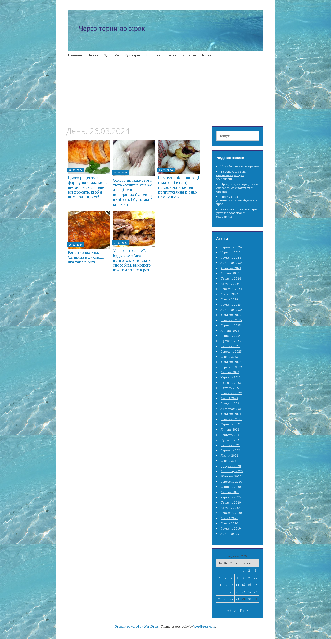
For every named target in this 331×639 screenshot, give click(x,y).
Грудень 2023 (231, 304)
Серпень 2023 (231, 325)
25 (219, 599)
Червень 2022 (231, 377)
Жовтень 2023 (231, 315)
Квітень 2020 (230, 507)
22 (243, 592)
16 (249, 584)
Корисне (189, 55)
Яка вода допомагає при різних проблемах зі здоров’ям (236, 213)
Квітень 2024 (230, 283)
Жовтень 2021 (231, 414)
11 (219, 584)
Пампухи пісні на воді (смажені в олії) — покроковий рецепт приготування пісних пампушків (178, 187)
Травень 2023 (231, 341)
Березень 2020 (231, 513)
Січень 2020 (229, 523)
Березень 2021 (231, 450)
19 (225, 592)
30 (249, 599)
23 (249, 592)
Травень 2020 (231, 502)
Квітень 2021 (230, 445)
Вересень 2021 (231, 419)
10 (255, 577)
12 (225, 584)
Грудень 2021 (231, 403)
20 (231, 592)
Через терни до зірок (112, 28)
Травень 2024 (231, 278)
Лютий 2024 (229, 294)
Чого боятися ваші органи (240, 166)
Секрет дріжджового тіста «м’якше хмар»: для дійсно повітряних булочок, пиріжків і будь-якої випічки (132, 192)
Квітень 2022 (230, 388)
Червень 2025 (231, 252)
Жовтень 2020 (231, 476)
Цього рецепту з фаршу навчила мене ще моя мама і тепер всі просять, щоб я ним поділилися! (88, 187)
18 (219, 592)
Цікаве (93, 55)
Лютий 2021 (229, 455)
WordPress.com (204, 626)
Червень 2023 (231, 336)
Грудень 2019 (231, 528)
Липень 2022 (230, 372)
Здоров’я (111, 55)
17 (255, 584)
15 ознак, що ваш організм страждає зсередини (231, 175)
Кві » (244, 610)
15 (243, 584)
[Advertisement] (165, 98)
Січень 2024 (229, 299)
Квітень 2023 (230, 346)
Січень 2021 (229, 461)
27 (231, 599)
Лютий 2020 (229, 518)
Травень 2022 (231, 383)
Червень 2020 (231, 497)
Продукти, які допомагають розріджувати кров (236, 200)
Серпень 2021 (231, 424)
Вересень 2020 (231, 481)
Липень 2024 (230, 273)
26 (225, 599)
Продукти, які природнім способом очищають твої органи (237, 187)
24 (255, 592)
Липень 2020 (230, 492)
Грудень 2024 (231, 257)
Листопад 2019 (232, 534)
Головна (75, 55)
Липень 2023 (230, 330)
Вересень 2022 (231, 367)
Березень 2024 (231, 289)
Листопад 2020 (232, 471)
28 (237, 599)
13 (231, 584)
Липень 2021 (230, 429)
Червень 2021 (231, 435)
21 (237, 592)
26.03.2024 (76, 170)
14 (237, 584)
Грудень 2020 (231, 466)
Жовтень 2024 (231, 268)
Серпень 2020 (231, 487)
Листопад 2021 (232, 409)
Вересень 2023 (231, 320)
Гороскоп (153, 55)
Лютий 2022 (229, 398)
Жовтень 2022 (231, 362)
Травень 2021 (231, 440)
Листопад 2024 (232, 263)
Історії (207, 55)
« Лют (232, 610)
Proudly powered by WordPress (137, 626)
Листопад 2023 (232, 310)
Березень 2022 (231, 393)
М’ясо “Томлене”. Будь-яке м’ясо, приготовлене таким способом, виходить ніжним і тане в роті (132, 260)
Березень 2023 (231, 351)
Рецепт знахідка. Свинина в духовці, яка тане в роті (86, 257)
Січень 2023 (229, 356)
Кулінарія (132, 55)
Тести (172, 55)
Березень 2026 (231, 247)
